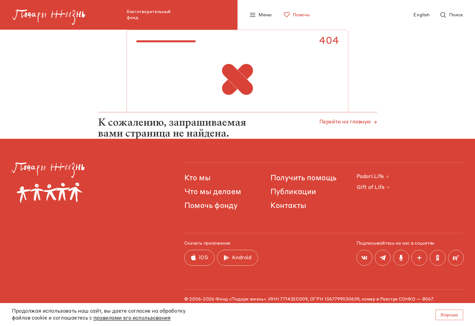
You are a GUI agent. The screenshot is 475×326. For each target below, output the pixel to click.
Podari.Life (370, 176)
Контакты (288, 206)
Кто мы (197, 178)
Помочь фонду (211, 206)
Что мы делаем (212, 192)
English (421, 15)
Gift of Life (370, 187)
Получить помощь (303, 178)
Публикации (293, 192)
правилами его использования (132, 318)
